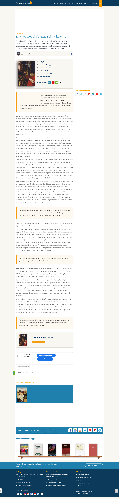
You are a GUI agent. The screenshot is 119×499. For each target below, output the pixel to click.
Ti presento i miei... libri (54, 482)
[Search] (100, 3)
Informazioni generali (83, 474)
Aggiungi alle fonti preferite (46, 355)
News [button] (53, 3)
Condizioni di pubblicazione (85, 477)
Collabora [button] (93, 3)
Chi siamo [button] (86, 3)
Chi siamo (80, 486)
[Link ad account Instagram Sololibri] (24, 494)
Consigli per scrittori (53, 480)
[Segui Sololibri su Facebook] (77, 94)
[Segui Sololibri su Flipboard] (89, 94)
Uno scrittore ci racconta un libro (57, 485)
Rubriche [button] (67, 3)
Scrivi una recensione (24, 482)
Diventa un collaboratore (24, 485)
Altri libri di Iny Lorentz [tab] (25, 383)
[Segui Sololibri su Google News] (93, 94)
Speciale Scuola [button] (77, 3)
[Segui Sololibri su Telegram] (101, 94)
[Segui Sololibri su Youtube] (97, 94)
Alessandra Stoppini (26, 53)
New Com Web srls (87, 491)
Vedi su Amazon (39, 342)
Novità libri (21, 480)
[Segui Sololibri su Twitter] (81, 94)
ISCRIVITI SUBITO (93, 465)
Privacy (79, 480)
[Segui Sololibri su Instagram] (85, 94)
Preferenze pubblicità (83, 483)
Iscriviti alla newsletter (45, 359)
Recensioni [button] (60, 3)
